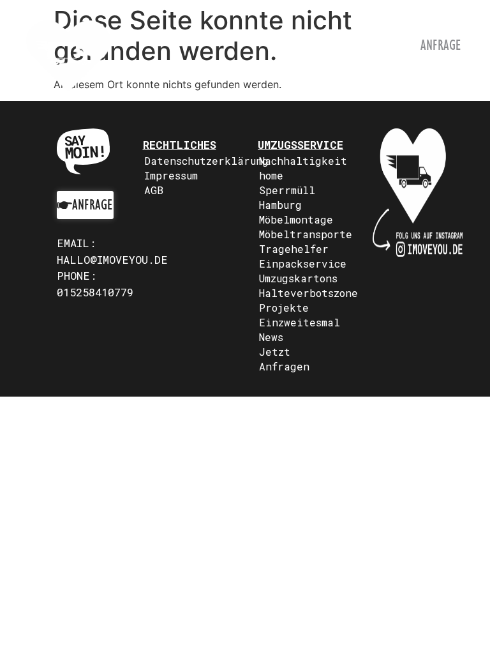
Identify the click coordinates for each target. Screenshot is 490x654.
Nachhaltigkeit (303, 160)
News (271, 337)
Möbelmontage (296, 219)
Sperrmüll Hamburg (287, 197)
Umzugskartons (298, 278)
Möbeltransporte (303, 234)
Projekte (284, 307)
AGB (153, 190)
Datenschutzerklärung (188, 160)
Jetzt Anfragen (284, 359)
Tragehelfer (294, 248)
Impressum (171, 175)
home (271, 175)
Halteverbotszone (303, 293)
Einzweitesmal (299, 322)
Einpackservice (302, 263)
